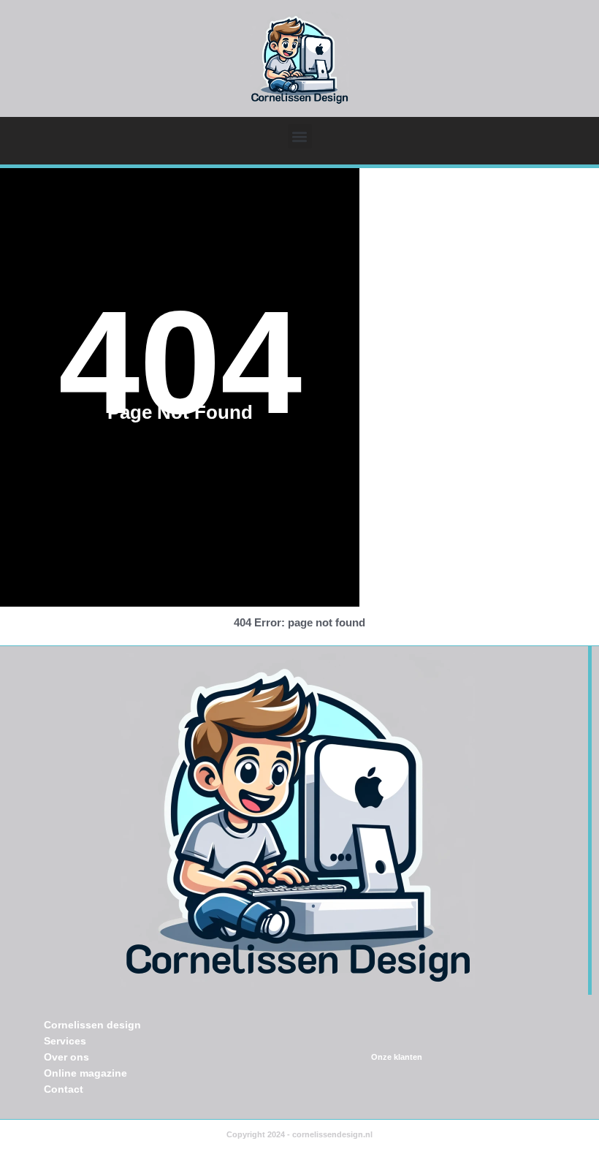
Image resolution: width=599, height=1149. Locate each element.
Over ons (66, 1057)
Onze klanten (396, 1057)
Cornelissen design (92, 1025)
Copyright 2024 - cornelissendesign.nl (299, 1134)
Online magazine (85, 1073)
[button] (300, 136)
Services (65, 1041)
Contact (63, 1089)
